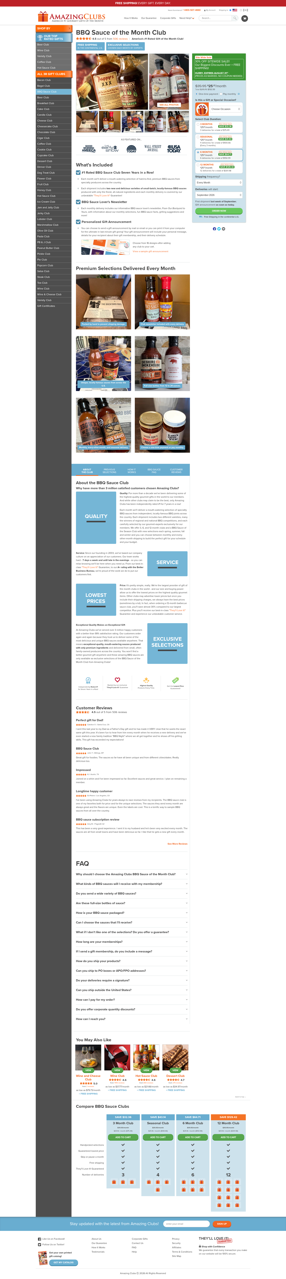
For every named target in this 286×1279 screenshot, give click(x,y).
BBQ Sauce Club (46, 91)
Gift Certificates (46, 306)
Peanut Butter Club (48, 248)
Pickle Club (43, 253)
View (88, 1070)
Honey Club (44, 190)
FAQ (134, 1247)
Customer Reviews (176, 471)
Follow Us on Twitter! (53, 1244)
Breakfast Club (45, 103)
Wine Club (43, 50)
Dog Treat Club (46, 172)
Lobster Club (44, 219)
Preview (123, 242)
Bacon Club (44, 80)
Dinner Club (44, 167)
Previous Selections (109, 471)
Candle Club (44, 114)
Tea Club (42, 282)
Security (176, 1243)
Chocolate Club (46, 132)
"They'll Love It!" (102, 195)
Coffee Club (44, 62)
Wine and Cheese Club (88, 1077)
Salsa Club (43, 271)
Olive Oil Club (45, 230)
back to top (240, 1097)
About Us (96, 1238)
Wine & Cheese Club (49, 294)
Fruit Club (43, 184)
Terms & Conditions (182, 1251)
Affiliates (176, 1247)
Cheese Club (44, 120)
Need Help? (185, 18)
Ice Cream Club (46, 201)
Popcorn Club (45, 265)
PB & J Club (44, 242)
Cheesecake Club (47, 126)
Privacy (175, 1238)
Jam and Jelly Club (48, 207)
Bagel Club (43, 85)
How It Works (131, 18)
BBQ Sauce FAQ (154, 471)
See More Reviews (178, 843)
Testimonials (98, 1251)
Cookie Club (44, 149)
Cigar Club (43, 138)
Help (134, 1251)
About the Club (87, 471)
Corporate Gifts (168, 18)
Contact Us (137, 1243)
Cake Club (43, 109)
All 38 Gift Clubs (51, 74)
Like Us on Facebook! (53, 1238)
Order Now (219, 211)
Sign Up (222, 1223)
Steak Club (43, 277)
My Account (211, 10)
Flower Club (44, 178)
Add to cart (123, 1137)
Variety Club (44, 56)
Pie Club (42, 259)
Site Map (176, 1256)
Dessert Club (44, 161)
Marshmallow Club (47, 224)
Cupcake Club (45, 155)
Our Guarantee (149, 18)
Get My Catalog (64, 1262)
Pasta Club (43, 236)
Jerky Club (43, 213)
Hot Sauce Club (46, 67)
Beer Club (43, 44)
